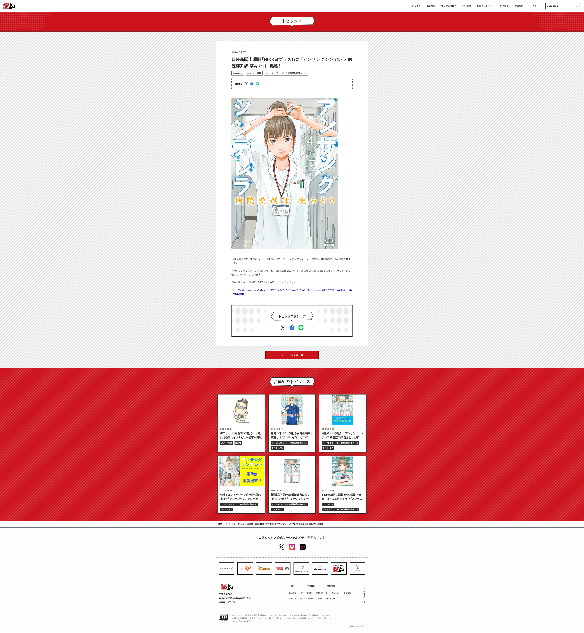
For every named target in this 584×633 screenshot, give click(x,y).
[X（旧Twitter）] (281, 547)
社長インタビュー (485, 6)
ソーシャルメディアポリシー (301, 598)
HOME (219, 524)
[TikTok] (303, 547)
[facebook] (251, 83)
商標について (321, 593)
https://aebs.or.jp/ (242, 621)
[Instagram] (292, 547)
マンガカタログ (448, 6)
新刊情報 (431, 6)
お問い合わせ (306, 593)
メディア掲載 (255, 73)
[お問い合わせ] (534, 6)
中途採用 (519, 6)
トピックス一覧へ (234, 524)
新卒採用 (504, 6)
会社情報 (466, 6)
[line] (257, 83)
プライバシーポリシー (326, 598)
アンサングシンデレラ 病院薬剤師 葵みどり (287, 73)
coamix (238, 73)
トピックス (415, 6)
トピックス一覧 (294, 354)
